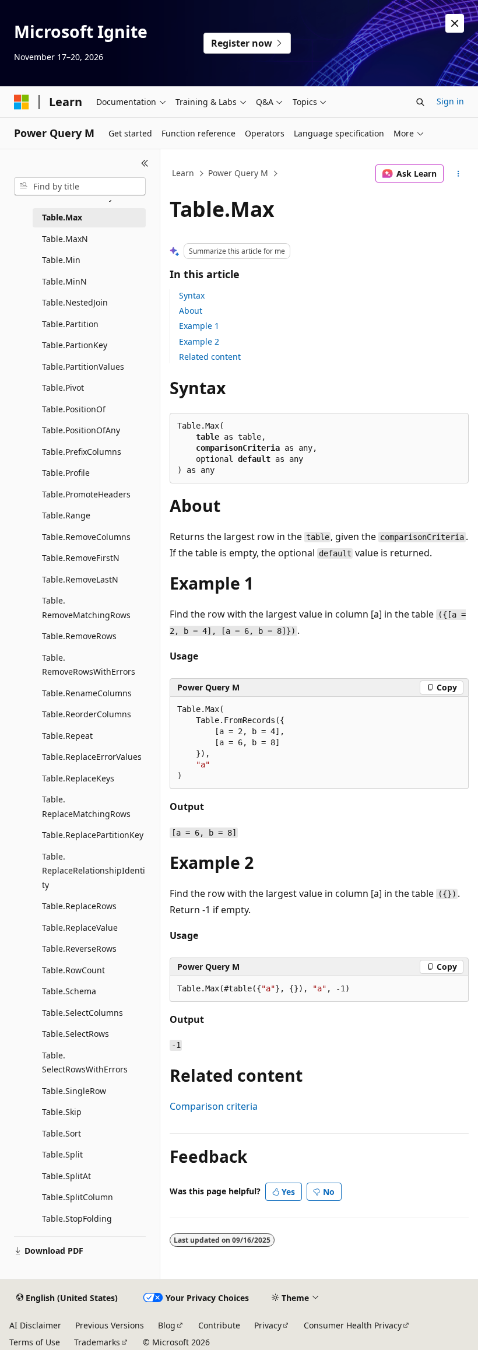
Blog (166, 1325)
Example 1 (199, 325)
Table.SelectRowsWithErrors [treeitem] (85, 1062)
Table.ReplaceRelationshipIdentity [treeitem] (93, 870)
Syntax (192, 295)
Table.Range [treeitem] (66, 515)
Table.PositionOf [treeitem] (74, 409)
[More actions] (458, 173)
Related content (210, 356)
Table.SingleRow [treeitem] (74, 1090)
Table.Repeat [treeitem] (67, 735)
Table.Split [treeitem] (62, 1154)
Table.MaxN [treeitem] (65, 238)
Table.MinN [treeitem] (64, 281)
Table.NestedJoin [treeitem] (75, 302)
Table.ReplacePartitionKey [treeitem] (92, 834)
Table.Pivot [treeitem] (63, 387)
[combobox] (80, 186)
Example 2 (199, 341)
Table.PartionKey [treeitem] (74, 344)
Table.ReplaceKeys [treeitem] (78, 778)
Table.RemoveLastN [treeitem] (80, 579)
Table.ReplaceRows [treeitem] (79, 905)
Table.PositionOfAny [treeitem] (81, 430)
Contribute (219, 1325)
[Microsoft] (21, 102)
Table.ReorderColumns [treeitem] (86, 714)
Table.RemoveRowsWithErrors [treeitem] (88, 665)
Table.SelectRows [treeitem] (75, 1033)
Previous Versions (109, 1325)
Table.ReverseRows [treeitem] (79, 948)
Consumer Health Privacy (353, 1325)
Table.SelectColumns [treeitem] (82, 1012)
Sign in (450, 101)
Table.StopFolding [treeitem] (77, 1218)
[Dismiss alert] (454, 23)
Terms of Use (34, 1342)
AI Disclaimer (35, 1325)
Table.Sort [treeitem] (61, 1133)
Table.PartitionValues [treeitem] (83, 366)
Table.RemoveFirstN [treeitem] (80, 557)
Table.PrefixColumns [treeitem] (81, 451)
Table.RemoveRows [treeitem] (79, 635)
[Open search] (420, 102)
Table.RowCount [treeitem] (73, 970)
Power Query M (238, 172)
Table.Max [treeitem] (62, 217)
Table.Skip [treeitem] (62, 1111)
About (190, 310)
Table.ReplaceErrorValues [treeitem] (92, 756)
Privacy (268, 1325)
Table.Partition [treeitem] (70, 323)
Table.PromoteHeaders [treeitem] (86, 494)
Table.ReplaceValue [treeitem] (80, 927)
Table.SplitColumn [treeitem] (77, 1196)
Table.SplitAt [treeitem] (66, 1175)
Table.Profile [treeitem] (66, 472)
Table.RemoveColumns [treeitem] (86, 536)
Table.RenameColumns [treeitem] (87, 693)
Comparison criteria (214, 1106)
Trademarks (97, 1342)
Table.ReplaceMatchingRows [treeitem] (86, 806)
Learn (183, 172)
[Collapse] (145, 163)
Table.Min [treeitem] (61, 259)
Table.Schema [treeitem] (69, 991)
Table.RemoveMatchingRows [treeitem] (86, 607)
